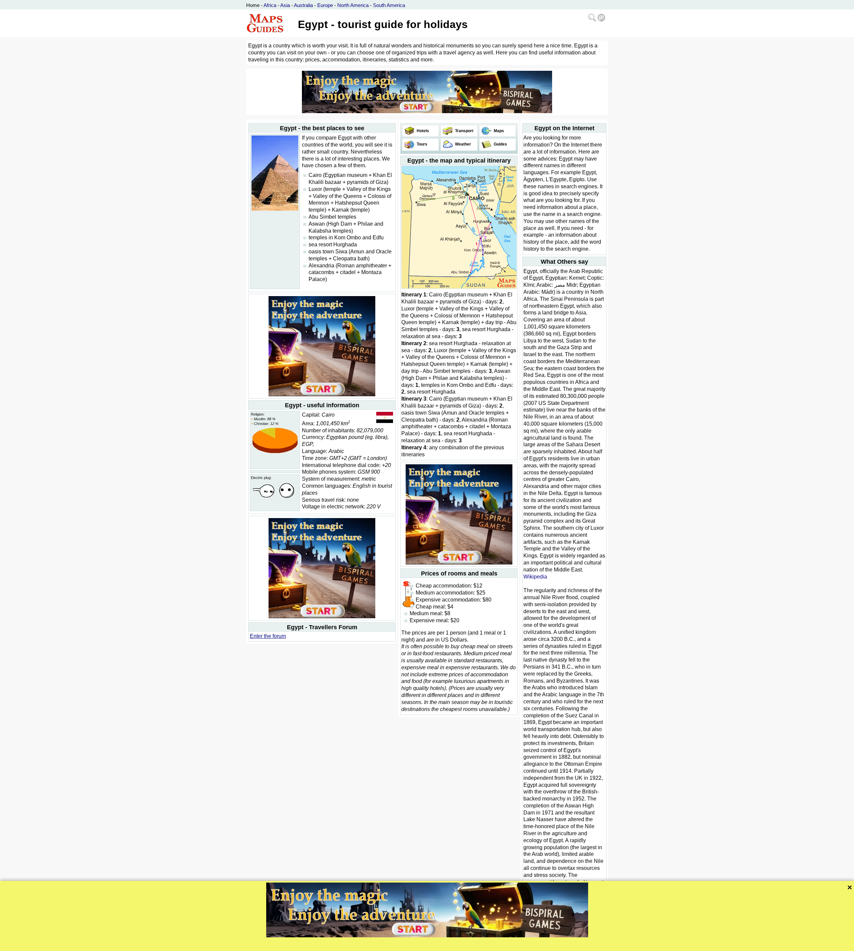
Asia (285, 5)
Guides (500, 144)
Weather (462, 144)
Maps (498, 131)
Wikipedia (535, 576)
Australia (303, 5)
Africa (270, 5)
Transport (463, 131)
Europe (325, 5)
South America (389, 5)
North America (353, 5)
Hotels (422, 131)
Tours (421, 144)
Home (253, 5)
